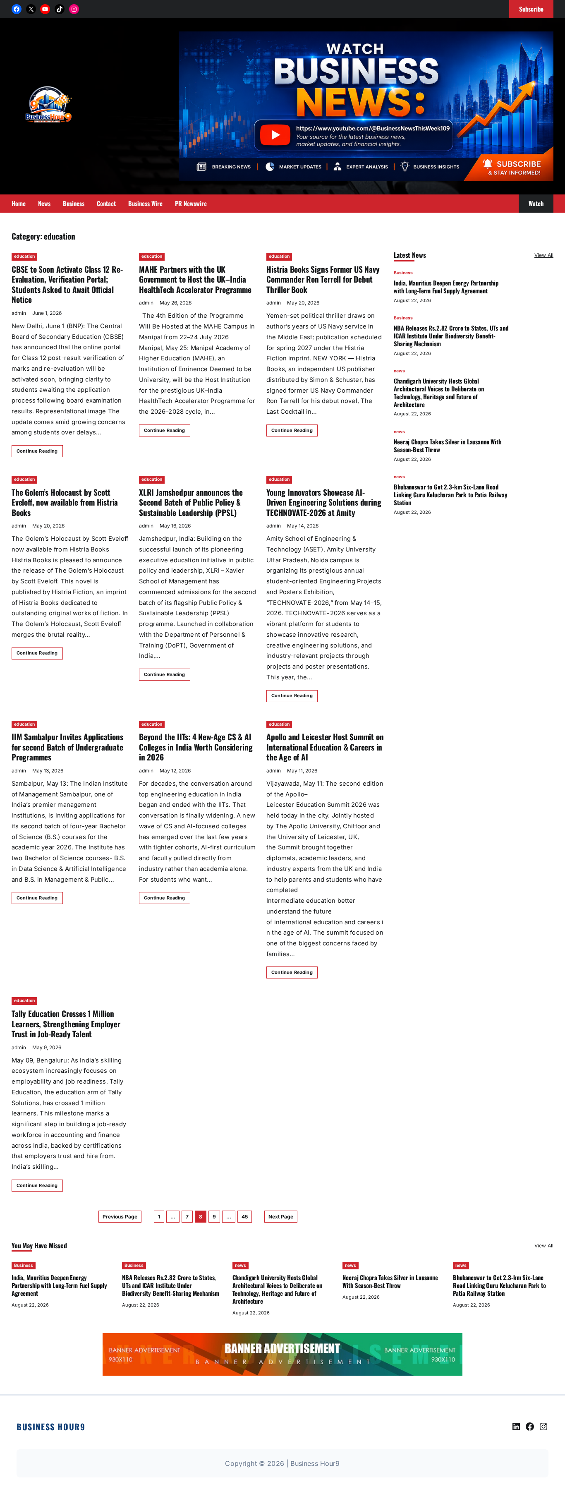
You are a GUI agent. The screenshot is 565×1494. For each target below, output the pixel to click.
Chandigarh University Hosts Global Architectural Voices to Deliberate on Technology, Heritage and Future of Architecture (439, 392)
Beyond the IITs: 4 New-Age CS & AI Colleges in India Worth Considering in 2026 (195, 747)
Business (403, 273)
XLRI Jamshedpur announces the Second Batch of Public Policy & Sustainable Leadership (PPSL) (190, 502)
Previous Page (120, 1216)
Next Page (280, 1216)
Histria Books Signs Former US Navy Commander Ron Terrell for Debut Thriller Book (322, 279)
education (24, 256)
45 (245, 1216)
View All (543, 255)
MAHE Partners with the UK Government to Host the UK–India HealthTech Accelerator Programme (195, 279)
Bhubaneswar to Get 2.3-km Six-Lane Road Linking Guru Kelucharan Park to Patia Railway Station (450, 494)
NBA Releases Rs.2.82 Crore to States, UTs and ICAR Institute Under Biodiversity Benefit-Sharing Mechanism (451, 335)
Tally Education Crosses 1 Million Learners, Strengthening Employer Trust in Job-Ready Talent (66, 1023)
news (399, 371)
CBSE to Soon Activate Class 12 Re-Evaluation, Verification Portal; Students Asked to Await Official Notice (67, 284)
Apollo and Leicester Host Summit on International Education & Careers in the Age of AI (324, 747)
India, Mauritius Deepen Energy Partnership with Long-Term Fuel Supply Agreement (446, 286)
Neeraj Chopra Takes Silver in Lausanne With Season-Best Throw (447, 445)
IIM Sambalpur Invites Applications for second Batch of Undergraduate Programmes (67, 747)
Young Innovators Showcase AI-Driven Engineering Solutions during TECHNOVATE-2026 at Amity (323, 502)
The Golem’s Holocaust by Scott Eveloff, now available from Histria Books (65, 502)
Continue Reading (37, 451)
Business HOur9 (51, 1426)
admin (19, 313)
